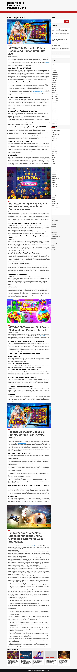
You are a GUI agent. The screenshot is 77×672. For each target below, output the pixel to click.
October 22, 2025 (14, 56)
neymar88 (54, 149)
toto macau (53, 224)
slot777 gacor (54, 195)
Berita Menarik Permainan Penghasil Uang (16, 5)
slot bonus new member (38, 91)
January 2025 (54, 96)
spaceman (54, 201)
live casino (54, 142)
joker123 (53, 222)
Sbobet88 (16, 11)
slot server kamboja (55, 184)
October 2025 (54, 78)
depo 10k (53, 216)
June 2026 (54, 66)
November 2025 (55, 76)
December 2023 (55, 117)
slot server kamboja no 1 (56, 186)
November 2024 (55, 100)
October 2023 (54, 121)
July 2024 (54, 108)
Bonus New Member (56, 130)
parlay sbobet (54, 153)
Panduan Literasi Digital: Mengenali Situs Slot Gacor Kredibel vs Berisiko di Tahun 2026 (60, 30)
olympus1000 (54, 151)
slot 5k (53, 161)
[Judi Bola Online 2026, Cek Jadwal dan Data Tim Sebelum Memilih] (51, 655)
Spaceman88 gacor (55, 207)
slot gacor (54, 174)
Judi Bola (54, 136)
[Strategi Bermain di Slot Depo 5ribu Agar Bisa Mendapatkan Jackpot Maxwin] (64, 655)
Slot (9, 201)
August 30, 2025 (14, 211)
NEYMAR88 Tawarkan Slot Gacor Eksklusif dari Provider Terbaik (28, 329)
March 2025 (54, 92)
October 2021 (54, 123)
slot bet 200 (42, 335)
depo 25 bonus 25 (54, 220)
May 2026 (54, 68)
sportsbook (54, 209)
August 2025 (54, 82)
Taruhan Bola (54, 211)
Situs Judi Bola (10, 11)
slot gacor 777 (55, 176)
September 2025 (55, 80)
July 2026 (54, 64)
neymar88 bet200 (34, 217)
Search (53, 17)
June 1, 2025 (14, 332)
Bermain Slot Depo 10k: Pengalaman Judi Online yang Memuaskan (59, 40)
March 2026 (54, 72)
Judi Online (54, 140)
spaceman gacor (55, 203)
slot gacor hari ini (55, 178)
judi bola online (55, 138)
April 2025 (54, 90)
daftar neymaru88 (30, 545)
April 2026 (54, 70)
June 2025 (54, 86)
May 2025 (54, 88)
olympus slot (53, 238)
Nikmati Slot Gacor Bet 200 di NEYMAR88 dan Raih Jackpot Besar (26, 434)
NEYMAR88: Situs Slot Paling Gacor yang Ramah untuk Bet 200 (26, 51)
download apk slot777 (56, 134)
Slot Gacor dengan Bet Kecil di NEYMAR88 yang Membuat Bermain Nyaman (27, 206)
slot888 (53, 199)
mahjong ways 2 (54, 232)
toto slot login (54, 241)
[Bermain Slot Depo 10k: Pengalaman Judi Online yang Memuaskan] (38, 655)
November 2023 (55, 119)
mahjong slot (54, 144)
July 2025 (54, 84)
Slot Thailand (33, 11)
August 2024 (54, 106)
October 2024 (54, 102)
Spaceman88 (54, 205)
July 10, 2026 (38, 663)
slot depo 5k (53, 229)
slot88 (53, 197)
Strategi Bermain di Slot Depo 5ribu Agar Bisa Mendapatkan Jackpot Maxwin (60, 49)
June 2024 (54, 110)
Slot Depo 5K (54, 172)
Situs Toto (54, 157)
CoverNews (42, 670)
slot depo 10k (54, 167)
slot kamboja (54, 180)
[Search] (69, 12)
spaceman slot (54, 234)
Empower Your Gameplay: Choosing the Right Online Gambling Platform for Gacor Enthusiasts (26, 537)
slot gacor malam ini (55, 243)
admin (10, 56)
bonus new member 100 (55, 236)
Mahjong (21, 11)
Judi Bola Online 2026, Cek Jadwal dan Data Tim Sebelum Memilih (60, 44)
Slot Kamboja (27, 11)
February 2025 (55, 94)
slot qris (53, 182)
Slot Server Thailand (56, 190)
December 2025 (55, 74)
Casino (53, 132)
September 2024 (55, 104)
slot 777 (53, 163)
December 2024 (55, 98)
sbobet (53, 155)
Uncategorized (55, 213)
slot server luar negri (56, 188)
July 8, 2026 (51, 663)
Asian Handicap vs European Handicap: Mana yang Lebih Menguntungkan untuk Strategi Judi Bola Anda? (60, 35)
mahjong (53, 227)
